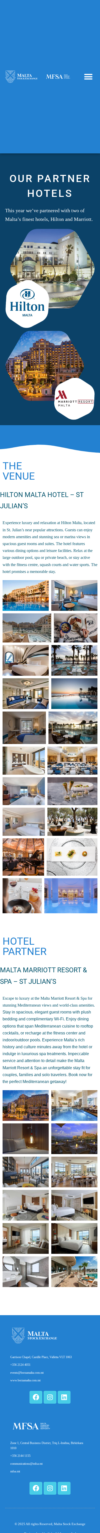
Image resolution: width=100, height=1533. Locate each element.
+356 (20, 1456)
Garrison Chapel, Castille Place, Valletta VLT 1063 (41, 1357)
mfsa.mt (15, 1471)
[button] (88, 77)
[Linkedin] (64, 1397)
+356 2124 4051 (20, 1365)
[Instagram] (50, 1397)
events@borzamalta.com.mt (27, 1372)
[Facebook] (35, 1397)
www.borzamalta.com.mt (25, 1380)
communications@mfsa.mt (26, 1464)
